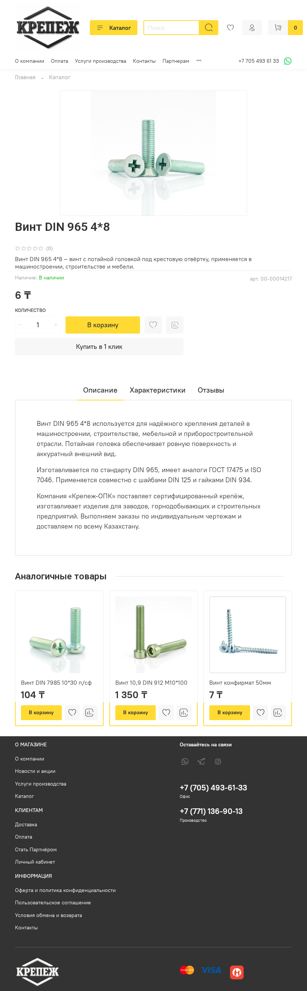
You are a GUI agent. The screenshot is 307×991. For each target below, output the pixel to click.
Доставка (26, 824)
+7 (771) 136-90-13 (211, 811)
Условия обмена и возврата (48, 915)
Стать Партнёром (36, 849)
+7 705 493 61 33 (258, 61)
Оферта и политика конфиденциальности (65, 890)
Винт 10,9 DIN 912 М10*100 (151, 682)
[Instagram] (218, 761)
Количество (30, 310)
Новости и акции (35, 771)
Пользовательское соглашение (53, 902)
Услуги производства (100, 61)
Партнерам (175, 61)
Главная (25, 77)
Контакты (144, 61)
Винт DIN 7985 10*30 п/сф (56, 682)
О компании (29, 61)
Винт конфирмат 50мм (240, 682)
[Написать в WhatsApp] (286, 61)
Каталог (120, 27)
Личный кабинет (35, 861)
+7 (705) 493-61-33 (213, 788)
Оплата (59, 61)
